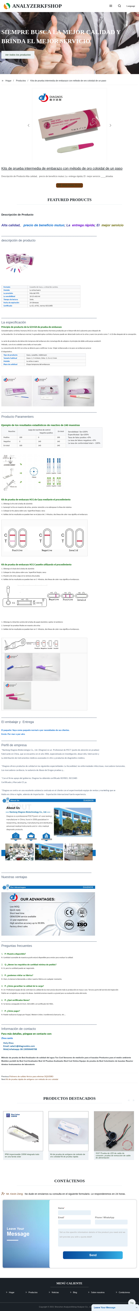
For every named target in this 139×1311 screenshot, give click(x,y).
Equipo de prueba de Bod (91, 1061)
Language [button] (131, 6)
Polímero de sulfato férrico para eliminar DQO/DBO (31, 1076)
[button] (111, 6)
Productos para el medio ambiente (115, 1057)
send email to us (71, 185)
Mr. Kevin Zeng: (14, 1193)
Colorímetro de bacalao (114, 1061)
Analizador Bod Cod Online (66, 1061)
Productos (21, 81)
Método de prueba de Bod (13, 1057)
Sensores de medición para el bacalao (81, 1057)
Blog (75, 1292)
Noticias (55, 1292)
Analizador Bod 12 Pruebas (40, 1061)
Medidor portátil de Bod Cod (14, 1061)
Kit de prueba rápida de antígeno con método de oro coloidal (32, 1079)
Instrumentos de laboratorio (22, 1064)
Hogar (8, 81)
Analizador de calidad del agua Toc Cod (44, 1057)
